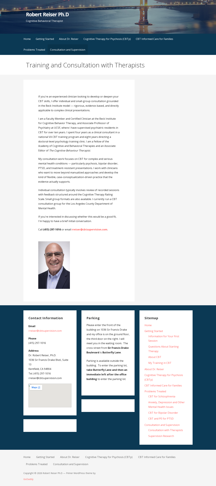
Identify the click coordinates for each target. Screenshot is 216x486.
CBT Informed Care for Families (154, 39)
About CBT (154, 357)
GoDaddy (28, 479)
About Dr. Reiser (68, 39)
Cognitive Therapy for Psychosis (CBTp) (107, 39)
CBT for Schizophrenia (161, 396)
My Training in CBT (159, 363)
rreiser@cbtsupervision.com (89, 229)
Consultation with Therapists (165, 430)
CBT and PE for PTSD (161, 418)
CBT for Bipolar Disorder (163, 412)
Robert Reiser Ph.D (47, 14)
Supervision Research (161, 436)
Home (27, 39)
